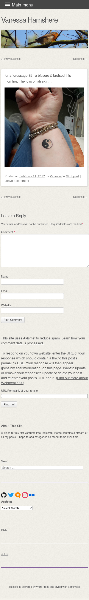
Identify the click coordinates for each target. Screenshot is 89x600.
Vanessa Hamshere (29, 19)
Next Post (80, 58)
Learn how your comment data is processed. (43, 340)
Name (4, 276)
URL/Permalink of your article (19, 391)
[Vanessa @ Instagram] (25, 495)
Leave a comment (17, 180)
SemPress (74, 586)
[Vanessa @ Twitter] (11, 495)
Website (6, 305)
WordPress (42, 586)
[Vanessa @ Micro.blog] (18, 495)
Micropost (72, 176)
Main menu (22, 5)
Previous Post (10, 58)
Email (4, 291)
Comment (8, 232)
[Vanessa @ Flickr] (32, 495)
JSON (4, 554)
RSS (4, 530)
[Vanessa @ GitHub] (4, 495)
